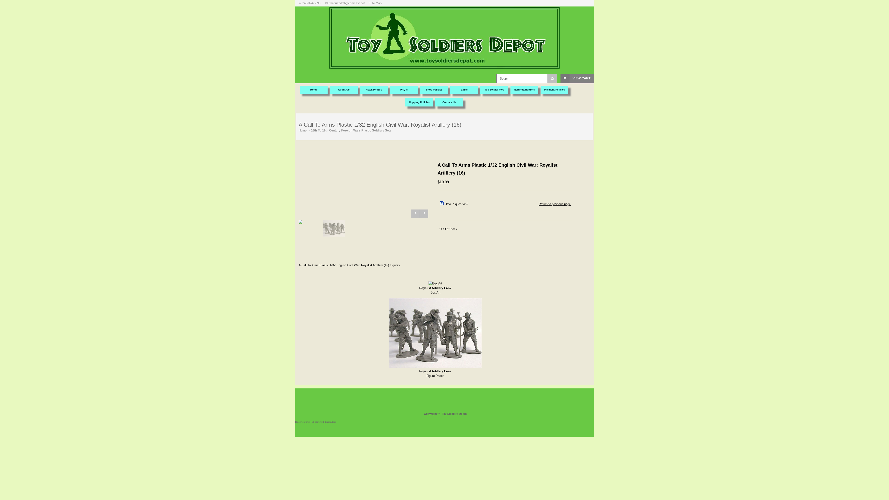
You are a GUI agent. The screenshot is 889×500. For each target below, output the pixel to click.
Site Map (375, 3)
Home (303, 130)
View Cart (582, 78)
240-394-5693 (311, 3)
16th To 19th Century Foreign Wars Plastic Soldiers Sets (351, 130)
